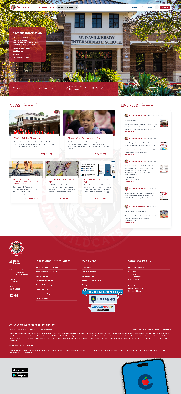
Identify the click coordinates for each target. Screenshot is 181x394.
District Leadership (146, 329)
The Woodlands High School (46, 272)
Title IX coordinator (146, 338)
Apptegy (49, 329)
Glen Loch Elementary (44, 285)
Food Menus (86, 267)
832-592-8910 (14, 289)
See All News (29, 105)
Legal (157, 329)
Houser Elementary (43, 294)
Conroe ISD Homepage (136, 267)
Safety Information (89, 272)
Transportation (87, 285)
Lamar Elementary (42, 298)
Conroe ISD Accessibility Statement (21, 345)
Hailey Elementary (42, 289)
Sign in (165, 7)
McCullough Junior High (44, 281)
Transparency (167, 329)
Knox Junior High (42, 276)
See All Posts (147, 105)
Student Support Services (91, 281)
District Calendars (88, 276)
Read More (128, 131)
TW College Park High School (47, 267)
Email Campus (18, 51)
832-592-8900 (14, 282)
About (134, 329)
